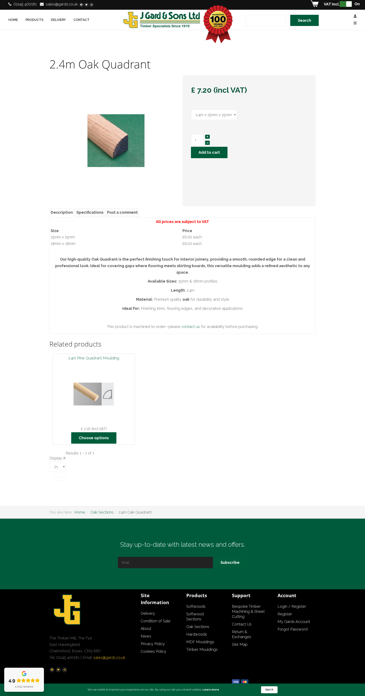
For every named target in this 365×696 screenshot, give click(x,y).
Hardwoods (196, 634)
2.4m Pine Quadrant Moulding (93, 358)
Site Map (240, 644)
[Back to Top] (351, 679)
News (146, 636)
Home (13, 20)
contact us (191, 326)
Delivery (58, 20)
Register (285, 614)
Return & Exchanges (241, 634)
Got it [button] (269, 689)
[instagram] (91, 4)
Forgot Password (293, 629)
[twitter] (86, 4)
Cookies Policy (153, 651)
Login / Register (292, 606)
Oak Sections (101, 512)
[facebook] (81, 4)
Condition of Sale (155, 621)
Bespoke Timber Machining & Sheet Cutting (248, 611)
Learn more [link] (211, 689)
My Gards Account (294, 621)
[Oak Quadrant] (116, 140)
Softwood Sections (195, 616)
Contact (82, 20)
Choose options (94, 438)
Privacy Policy (153, 644)
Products (34, 20)
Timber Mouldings (202, 649)
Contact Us (242, 624)
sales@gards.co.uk (62, 4)
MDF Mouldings (200, 642)
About (146, 628)
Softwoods (196, 606)
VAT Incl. (332, 4)
